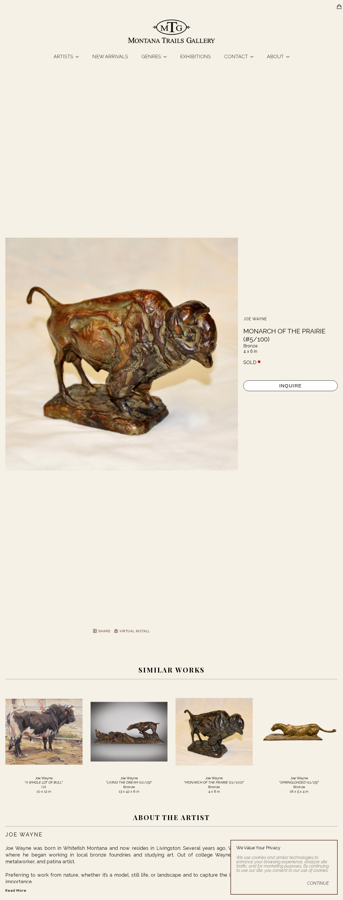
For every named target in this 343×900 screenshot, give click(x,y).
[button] (66, 56)
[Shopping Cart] (339, 6)
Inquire (290, 385)
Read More (16, 890)
